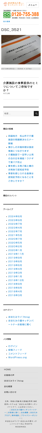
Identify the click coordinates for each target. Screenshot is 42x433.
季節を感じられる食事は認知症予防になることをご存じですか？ (21, 177)
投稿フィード (15, 350)
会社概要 (8, 386)
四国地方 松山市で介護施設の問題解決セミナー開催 (21, 139)
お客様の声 (9, 375)
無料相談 (15, 415)
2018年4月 (15, 291)
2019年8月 (15, 261)
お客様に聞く (13, 412)
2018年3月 (15, 295)
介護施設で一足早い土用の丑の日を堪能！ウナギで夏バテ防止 (21, 158)
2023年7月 (15, 224)
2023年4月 (15, 228)
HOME (7, 369)
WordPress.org (17, 357)
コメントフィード (17, 354)
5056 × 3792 (25, 69)
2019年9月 (15, 258)
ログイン (13, 346)
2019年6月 (15, 265)
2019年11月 (16, 254)
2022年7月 (15, 231)
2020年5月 (15, 243)
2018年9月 (15, 284)
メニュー (32, 5)
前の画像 (6, 21)
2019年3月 (15, 273)
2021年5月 (15, 235)
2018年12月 (16, 280)
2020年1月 (15, 250)
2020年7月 (15, 239)
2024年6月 (15, 216)
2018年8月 (15, 288)
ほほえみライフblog (19, 317)
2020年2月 (15, 246)
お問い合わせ (10, 392)
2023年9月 (15, 220)
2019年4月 (15, 269)
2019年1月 (15, 276)
